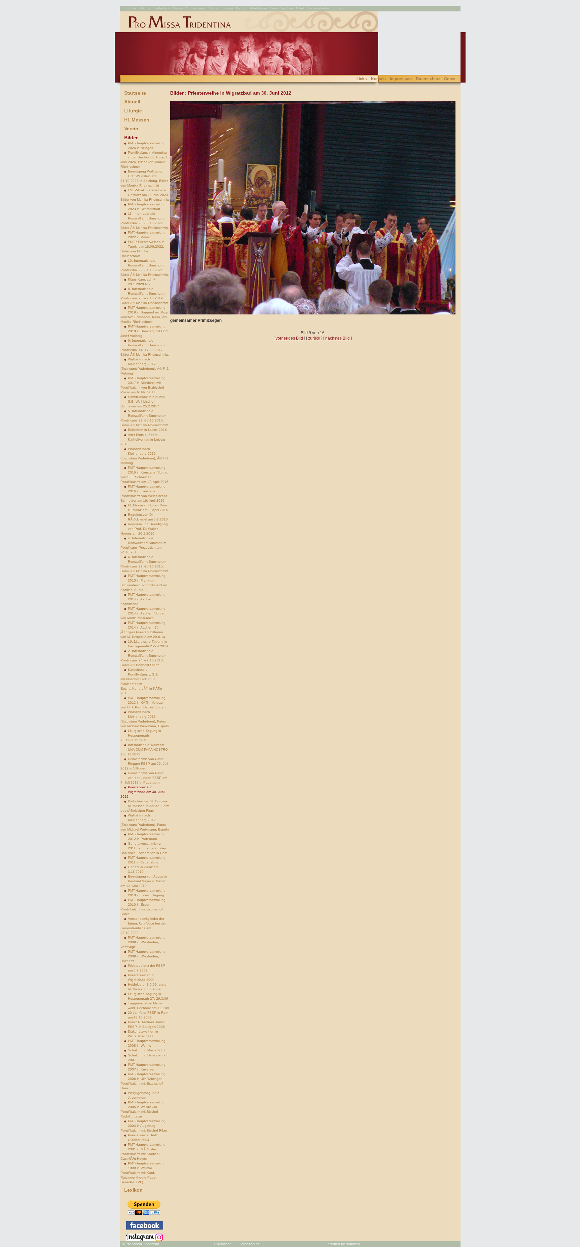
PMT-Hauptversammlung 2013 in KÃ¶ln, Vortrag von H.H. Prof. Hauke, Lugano (143, 702)
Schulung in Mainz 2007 (146, 1050)
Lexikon (133, 1190)
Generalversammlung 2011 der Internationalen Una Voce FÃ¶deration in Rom (143, 848)
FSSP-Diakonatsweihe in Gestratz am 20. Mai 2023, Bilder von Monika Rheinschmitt (144, 194)
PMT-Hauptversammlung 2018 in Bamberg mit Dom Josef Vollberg (144, 331)
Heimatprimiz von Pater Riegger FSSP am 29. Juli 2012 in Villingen (144, 763)
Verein (131, 128)
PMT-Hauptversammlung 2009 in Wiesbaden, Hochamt (142, 956)
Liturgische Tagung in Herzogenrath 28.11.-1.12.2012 (140, 735)
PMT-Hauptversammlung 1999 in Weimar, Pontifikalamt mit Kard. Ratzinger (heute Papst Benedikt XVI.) (142, 1172)
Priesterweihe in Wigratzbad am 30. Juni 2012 (142, 791)
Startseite (135, 93)
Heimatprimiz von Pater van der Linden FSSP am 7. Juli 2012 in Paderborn (143, 777)
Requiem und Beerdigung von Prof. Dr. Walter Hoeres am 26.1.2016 (144, 528)
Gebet (449, 79)
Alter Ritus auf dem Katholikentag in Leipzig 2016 (142, 439)
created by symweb (344, 1244)
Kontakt (378, 79)
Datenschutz (428, 79)
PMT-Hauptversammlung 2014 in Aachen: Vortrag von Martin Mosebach (142, 613)
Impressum (401, 79)
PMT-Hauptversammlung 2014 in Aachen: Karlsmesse (142, 599)
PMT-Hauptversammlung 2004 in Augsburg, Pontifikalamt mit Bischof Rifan (143, 1125)
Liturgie (133, 110)
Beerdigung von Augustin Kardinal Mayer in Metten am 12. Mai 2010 (143, 881)
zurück (314, 338)
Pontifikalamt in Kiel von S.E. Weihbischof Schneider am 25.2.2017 (142, 401)
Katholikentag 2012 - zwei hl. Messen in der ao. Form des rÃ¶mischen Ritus (144, 805)
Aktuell (132, 101)
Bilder (131, 137)
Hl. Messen (136, 119)
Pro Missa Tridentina (142, 1244)
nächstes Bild (337, 338)
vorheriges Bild (289, 338)
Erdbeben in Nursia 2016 (147, 430)
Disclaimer (222, 1244)
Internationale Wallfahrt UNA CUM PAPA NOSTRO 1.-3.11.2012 (144, 749)
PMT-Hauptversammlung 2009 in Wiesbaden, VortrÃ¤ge (142, 942)
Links (361, 79)
